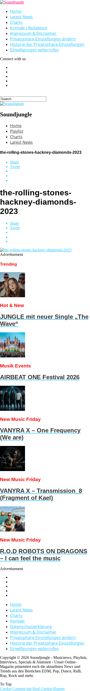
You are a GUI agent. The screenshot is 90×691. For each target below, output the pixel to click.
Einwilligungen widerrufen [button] (34, 50)
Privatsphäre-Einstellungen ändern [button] (43, 39)
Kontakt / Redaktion (28, 28)
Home (16, 11)
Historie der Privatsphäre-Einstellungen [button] (47, 44)
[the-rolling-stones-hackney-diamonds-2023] (36, 250)
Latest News (21, 17)
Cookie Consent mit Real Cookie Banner (32, 688)
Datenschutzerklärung (31, 626)
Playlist (16, 131)
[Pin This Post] (50, 176)
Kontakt (17, 621)
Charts (16, 22)
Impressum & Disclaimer (33, 33)
